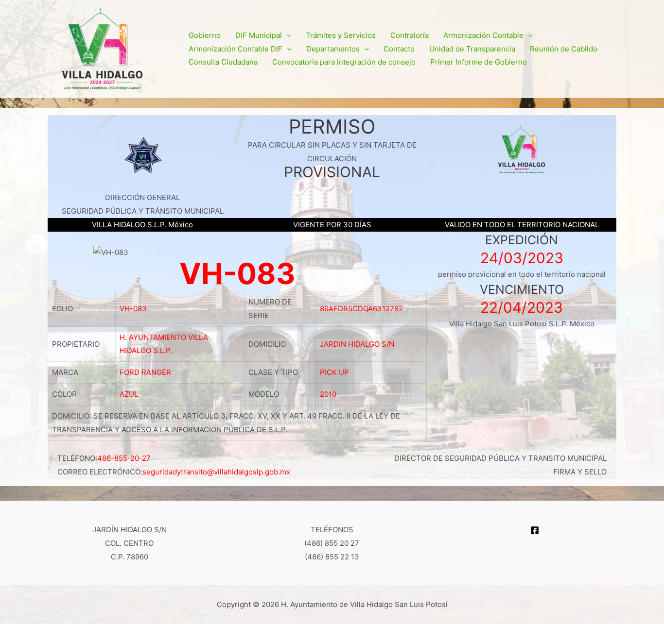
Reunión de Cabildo (563, 48)
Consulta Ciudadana (223, 62)
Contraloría (409, 35)
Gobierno (205, 35)
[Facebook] (534, 530)
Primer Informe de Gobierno (478, 62)
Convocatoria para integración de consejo (344, 62)
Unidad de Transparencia (472, 48)
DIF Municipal (258, 35)
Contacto (399, 48)
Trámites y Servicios (341, 35)
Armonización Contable (483, 35)
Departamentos (333, 48)
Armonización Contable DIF (235, 48)
